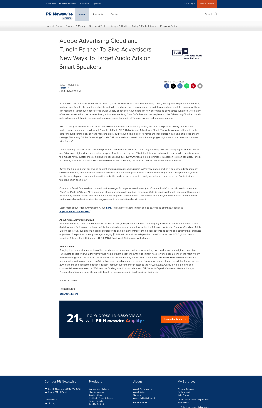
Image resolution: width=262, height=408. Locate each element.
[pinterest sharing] (193, 86)
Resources (51, 3)
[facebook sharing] (166, 86)
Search (208, 14)
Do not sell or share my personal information (193, 401)
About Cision (139, 392)
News (82, 14)
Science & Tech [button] (97, 26)
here (108, 207)
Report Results (96, 401)
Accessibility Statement (144, 398)
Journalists (84, 3)
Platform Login (184, 392)
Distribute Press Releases (101, 398)
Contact (115, 14)
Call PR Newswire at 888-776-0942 (64, 389)
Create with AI (95, 395)
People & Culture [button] (169, 26)
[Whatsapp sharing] (186, 86)
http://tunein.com (68, 294)
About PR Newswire (142, 389)
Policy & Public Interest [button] (144, 26)
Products (98, 14)
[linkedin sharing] (180, 86)
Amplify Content (96, 404)
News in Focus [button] (54, 26)
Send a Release (207, 3)
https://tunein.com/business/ (74, 211)
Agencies (96, 3)
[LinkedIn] (46, 403)
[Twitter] (53, 403)
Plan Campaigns (96, 392)
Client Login (189, 3)
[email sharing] (200, 86)
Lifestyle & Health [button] (118, 26)
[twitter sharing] (173, 86)
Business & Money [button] (75, 26)
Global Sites (139, 402)
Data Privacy (183, 395)
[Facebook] (49, 403)
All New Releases (186, 389)
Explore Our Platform (99, 389)
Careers (137, 395)
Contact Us (50, 399)
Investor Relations (67, 3)
